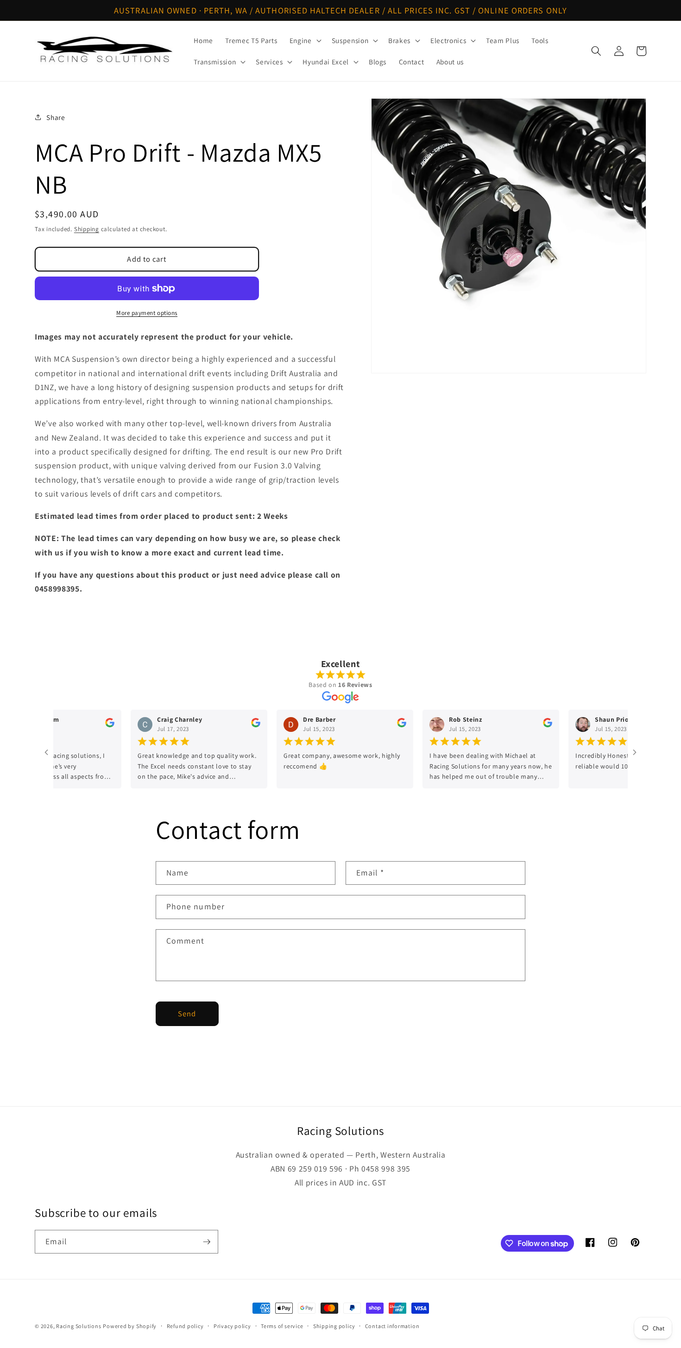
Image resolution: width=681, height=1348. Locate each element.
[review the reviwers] (89, 725)
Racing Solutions (78, 1326)
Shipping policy (334, 1326)
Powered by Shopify (130, 1326)
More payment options (146, 313)
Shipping (86, 229)
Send (187, 1013)
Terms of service (282, 1326)
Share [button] (55, 117)
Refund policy (185, 1326)
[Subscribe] (206, 1242)
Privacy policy (232, 1326)
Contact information (392, 1326)
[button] (305, 40)
